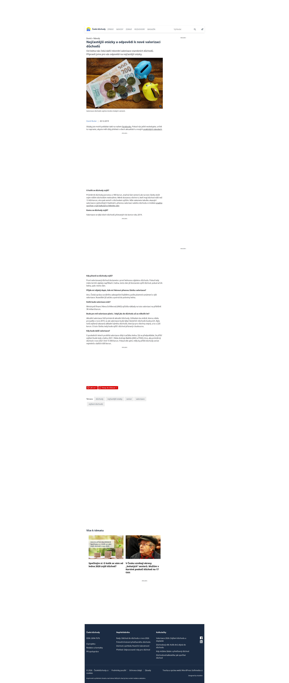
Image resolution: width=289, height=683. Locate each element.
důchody (99, 399)
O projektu (90, 644)
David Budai (91, 121)
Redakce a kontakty (94, 647)
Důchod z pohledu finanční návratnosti (132, 646)
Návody (119, 29)
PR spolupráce (92, 651)
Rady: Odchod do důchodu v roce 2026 (132, 638)
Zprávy (110, 29)
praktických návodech (152, 129)
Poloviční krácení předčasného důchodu (133, 642)
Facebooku (126, 126)
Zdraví (129, 29)
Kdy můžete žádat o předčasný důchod (172, 651)
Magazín (151, 29)
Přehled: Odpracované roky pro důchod (133, 649)
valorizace (140, 399)
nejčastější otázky (114, 399)
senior (129, 399)
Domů (89, 38)
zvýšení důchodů (96, 404)
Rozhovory (139, 29)
